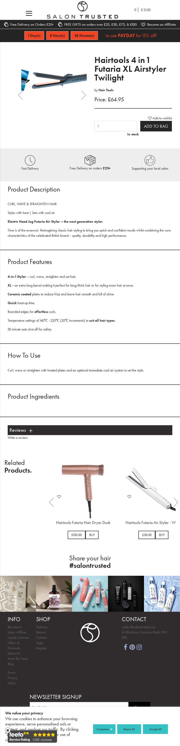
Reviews (17, 430)
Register (41, 648)
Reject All (129, 729)
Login (39, 642)
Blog (11, 664)
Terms (12, 672)
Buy (90, 535)
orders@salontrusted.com (139, 627)
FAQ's (12, 683)
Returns (41, 632)
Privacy (12, 678)
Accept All (155, 729)
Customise (103, 729)
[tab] (90, 430)
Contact (41, 637)
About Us (14, 653)
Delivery (41, 627)
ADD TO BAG (156, 126)
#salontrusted (90, 565)
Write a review (17, 437)
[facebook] (125, 646)
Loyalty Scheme (18, 637)
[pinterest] (132, 646)
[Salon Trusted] (82, 10)
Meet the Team (18, 658)
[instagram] (139, 646)
